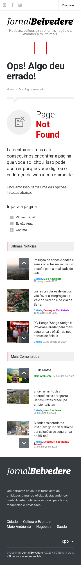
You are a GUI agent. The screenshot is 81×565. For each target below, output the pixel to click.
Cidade (38, 278)
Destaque (49, 310)
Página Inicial (25, 217)
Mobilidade (62, 310)
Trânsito (38, 444)
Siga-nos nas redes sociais (24, 556)
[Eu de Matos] (18, 375)
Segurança (62, 441)
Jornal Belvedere (32, 552)
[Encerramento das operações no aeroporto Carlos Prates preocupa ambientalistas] (18, 396)
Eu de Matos (42, 370)
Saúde (62, 526)
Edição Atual (24, 223)
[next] (24, 338)
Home (10, 89)
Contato (21, 230)
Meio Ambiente (52, 278)
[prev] (24, 263)
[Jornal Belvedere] (40, 20)
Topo (64, 541)
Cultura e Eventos (37, 522)
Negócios (44, 526)
